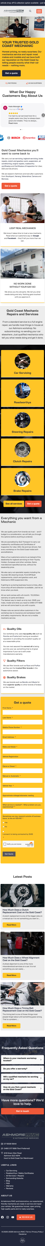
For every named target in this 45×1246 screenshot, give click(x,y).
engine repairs (18, 164)
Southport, (10, 176)
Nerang (18, 176)
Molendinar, (26, 176)
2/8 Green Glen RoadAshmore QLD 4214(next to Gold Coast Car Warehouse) (18, 1155)
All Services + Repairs (15, 1176)
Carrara (35, 176)
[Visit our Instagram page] (7, 1217)
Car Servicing (11, 1171)
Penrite (6, 636)
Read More (11, 925)
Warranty (10, 1186)
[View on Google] (5, 108)
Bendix (25, 682)
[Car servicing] (22, 363)
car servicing (17, 159)
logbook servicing (30, 159)
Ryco (28, 665)
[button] (30, 11)
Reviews (9, 1188)
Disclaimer (23, 1234)
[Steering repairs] (22, 422)
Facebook (11, 238)
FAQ (8, 1183)
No (6, 826)
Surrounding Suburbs (14, 1178)
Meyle (34, 682)
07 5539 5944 (10, 1144)
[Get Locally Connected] (22, 1240)
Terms (28, 1232)
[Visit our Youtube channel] (12, 1217)
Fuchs (15, 636)
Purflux (37, 665)
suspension (33, 161)
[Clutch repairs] (22, 452)
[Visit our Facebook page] (2, 1217)
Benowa (5, 179)
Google (36, 236)
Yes (6, 822)
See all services (14, 504)
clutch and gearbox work (18, 161)
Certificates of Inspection (25, 166)
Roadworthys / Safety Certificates (20, 1173)
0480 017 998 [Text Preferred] (17, 1148)
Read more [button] (13, 123)
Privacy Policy (37, 1232)
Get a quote (11, 73)
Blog (8, 1181)
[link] (11, 83)
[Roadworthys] (22, 393)
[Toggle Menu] (39, 11)
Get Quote (9, 854)
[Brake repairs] (22, 481)
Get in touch (22, 1111)
